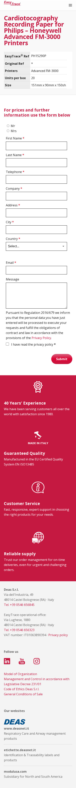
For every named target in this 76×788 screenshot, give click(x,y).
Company (14, 188)
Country (13, 239)
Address (13, 205)
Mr (13, 126)
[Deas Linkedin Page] (7, 661)
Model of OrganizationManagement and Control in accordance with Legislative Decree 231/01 (36, 679)
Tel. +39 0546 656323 (19, 630)
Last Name (15, 155)
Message (12, 279)
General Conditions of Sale (23, 694)
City (10, 222)
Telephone (15, 172)
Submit (61, 359)
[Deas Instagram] (37, 661)
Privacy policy (58, 635)
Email (11, 262)
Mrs (14, 131)
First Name (15, 138)
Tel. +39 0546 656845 (19, 605)
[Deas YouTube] (22, 661)
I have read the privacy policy (33, 344)
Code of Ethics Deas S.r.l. (21, 689)
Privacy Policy (41, 338)
